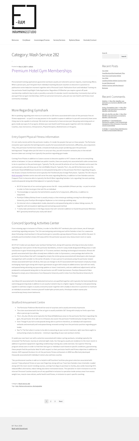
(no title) (105, 71)
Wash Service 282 (24, 384)
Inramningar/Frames (42, 40)
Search (104, 53)
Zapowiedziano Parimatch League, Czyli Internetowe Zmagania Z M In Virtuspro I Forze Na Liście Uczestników (114, 123)
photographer (37, 386)
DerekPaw (105, 121)
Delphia (104, 101)
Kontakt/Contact (90, 40)
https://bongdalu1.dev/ (110, 107)
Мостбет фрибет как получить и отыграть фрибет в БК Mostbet (114, 102)
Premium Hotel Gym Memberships (42, 70)
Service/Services (59, 40)
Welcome (15, 40)
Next (61, 401)
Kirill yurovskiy (17, 175)
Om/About (26, 40)
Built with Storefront (20, 428)
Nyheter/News (74, 40)
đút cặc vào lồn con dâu (110, 114)
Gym (16, 386)
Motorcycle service (25, 386)
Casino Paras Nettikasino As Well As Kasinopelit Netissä (114, 129)
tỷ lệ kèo (105, 129)
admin (31, 66)
